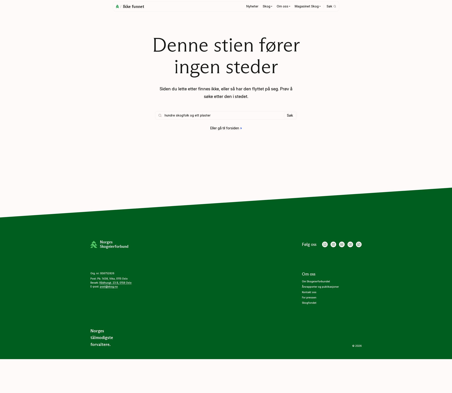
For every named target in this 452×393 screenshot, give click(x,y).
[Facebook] (325, 244)
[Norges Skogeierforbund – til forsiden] (117, 6)
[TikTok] (359, 244)
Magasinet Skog (307, 6)
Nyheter (252, 6)
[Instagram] (333, 244)
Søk (290, 115)
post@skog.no (109, 286)
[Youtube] (350, 244)
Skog (266, 6)
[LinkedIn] (342, 244)
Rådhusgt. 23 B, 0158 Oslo (115, 282)
